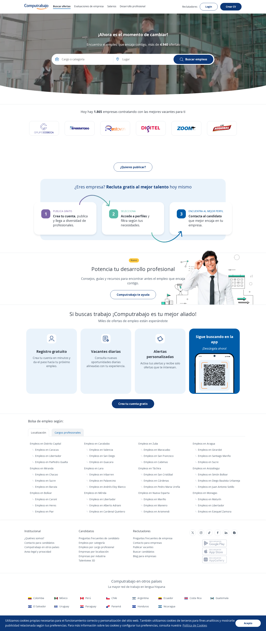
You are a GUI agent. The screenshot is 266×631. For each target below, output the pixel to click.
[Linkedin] (226, 533)
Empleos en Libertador (48, 456)
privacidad (45, 551)
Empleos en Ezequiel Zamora (214, 511)
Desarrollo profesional (132, 6)
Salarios (111, 6)
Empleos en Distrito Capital (46, 443)
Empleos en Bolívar (41, 493)
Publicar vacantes (143, 547)
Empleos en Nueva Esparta (154, 493)
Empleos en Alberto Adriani (105, 505)
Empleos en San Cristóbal (158, 474)
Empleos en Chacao (46, 474)
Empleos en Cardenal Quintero (107, 511)
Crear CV (231, 6)
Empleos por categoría (92, 542)
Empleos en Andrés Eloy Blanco (107, 486)
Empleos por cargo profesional (96, 547)
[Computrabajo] (36, 6)
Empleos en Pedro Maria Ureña (162, 486)
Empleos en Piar (44, 511)
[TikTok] (209, 533)
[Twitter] (193, 533)
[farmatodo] (79, 128)
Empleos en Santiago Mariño (214, 456)
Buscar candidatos (143, 551)
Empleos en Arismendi (156, 511)
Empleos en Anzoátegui (206, 468)
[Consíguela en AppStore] (214, 551)
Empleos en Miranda (42, 468)
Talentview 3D (87, 560)
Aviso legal (30, 551)
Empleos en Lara (94, 468)
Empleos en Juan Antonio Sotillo (216, 486)
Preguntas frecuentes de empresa (152, 538)
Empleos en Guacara (101, 462)
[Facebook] (218, 533)
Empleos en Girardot (210, 449)
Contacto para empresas (147, 542)
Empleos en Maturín (209, 499)
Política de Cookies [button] (195, 625)
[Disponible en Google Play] (214, 543)
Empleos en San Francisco (159, 456)
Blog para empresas (144, 556)
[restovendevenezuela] (115, 128)
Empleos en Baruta (46, 486)
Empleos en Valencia (101, 449)
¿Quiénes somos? (34, 538)
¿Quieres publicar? (133, 167)
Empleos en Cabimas (156, 462)
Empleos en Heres (45, 505)
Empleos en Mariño (155, 499)
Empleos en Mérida (95, 493)
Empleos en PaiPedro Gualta (51, 462)
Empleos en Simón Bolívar (213, 474)
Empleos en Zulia (148, 443)
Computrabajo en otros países (41, 547)
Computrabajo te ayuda (133, 295)
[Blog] (234, 533)
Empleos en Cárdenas (156, 480)
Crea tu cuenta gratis (133, 404)
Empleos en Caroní (46, 499)
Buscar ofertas (62, 6)
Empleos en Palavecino (102, 480)
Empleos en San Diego (102, 456)
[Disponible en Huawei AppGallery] (214, 559)
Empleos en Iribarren (101, 474)
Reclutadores (189, 6)
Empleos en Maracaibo (157, 449)
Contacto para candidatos (39, 542)
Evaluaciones (89, 6)
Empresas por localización (94, 551)
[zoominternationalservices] (186, 128)
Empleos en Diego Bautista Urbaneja (219, 480)
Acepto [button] (248, 623)
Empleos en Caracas (47, 449)
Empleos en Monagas (205, 493)
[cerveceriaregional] (222, 128)
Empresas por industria (92, 556)
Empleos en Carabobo (97, 443)
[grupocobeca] (44, 128)
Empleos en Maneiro (155, 505)
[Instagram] (201, 533)
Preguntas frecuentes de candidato (99, 538)
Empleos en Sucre (208, 462)
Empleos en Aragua (204, 443)
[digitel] (151, 128)
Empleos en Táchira (150, 468)
